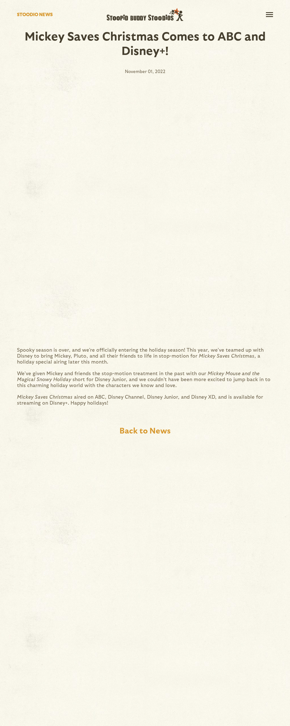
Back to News (145, 430)
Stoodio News (35, 14)
